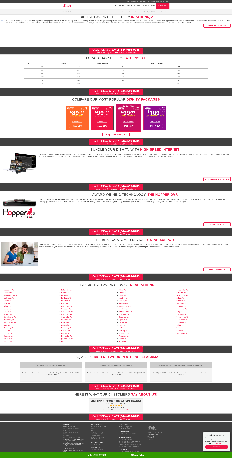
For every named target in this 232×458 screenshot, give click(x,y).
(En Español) (143, 1)
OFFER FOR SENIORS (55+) (127, 439)
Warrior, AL (180, 328)
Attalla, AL (8, 311)
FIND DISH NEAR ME (97, 449)
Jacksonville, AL (67, 339)
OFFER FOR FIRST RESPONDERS (129, 446)
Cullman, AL (8, 333)
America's (95, 108)
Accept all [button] (216, 447)
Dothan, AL (8, 341)
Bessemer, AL (9, 320)
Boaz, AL (7, 325)
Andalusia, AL (9, 298)
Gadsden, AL (66, 309)
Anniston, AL (8, 301)
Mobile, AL (123, 301)
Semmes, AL (181, 301)
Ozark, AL (122, 325)
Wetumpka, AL (182, 333)
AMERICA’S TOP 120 (97, 428)
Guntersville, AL (67, 320)
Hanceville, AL (66, 325)
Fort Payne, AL (66, 306)
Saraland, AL (181, 292)
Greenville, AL (66, 317)
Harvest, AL (65, 330)
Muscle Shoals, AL (126, 311)
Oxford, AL (123, 322)
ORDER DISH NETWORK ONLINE (129, 451)
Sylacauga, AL (181, 303)
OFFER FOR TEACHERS (126, 443)
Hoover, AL (65, 333)
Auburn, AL (8, 314)
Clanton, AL (8, 330)
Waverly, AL (180, 330)
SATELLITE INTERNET (97, 437)
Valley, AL (180, 325)
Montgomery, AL (125, 306)
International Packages (127, 434)
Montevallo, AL (124, 303)
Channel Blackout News (71, 437)
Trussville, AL (181, 314)
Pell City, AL (123, 330)
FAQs (64, 434)
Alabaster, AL (9, 290)
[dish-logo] (67, 6)
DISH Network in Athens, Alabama (70, 11)
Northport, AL (124, 314)
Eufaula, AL (65, 292)
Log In (159, 1)
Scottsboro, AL (182, 295)
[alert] (216, 441)
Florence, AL (66, 301)
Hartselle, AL (66, 328)
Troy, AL (179, 311)
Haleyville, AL (66, 322)
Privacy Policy (67, 430)
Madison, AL (123, 298)
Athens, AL (8, 306)
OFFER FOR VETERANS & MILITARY (129, 441)
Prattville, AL (124, 341)
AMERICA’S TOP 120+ (97, 430)
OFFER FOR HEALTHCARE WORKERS (130, 444)
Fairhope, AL (66, 298)
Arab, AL (7, 303)
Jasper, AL (65, 341)
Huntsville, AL (66, 336)
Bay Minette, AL (10, 317)
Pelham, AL (123, 328)
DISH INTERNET (96, 435)
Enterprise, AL (66, 290)
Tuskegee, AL (181, 322)
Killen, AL (122, 290)
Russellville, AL (182, 290)
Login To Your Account (71, 428)
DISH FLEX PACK (96, 439)
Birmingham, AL (10, 322)
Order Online (165, 1)
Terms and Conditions (70, 432)
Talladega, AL (181, 306)
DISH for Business (97, 444)
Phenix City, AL (124, 333)
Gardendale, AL (67, 311)
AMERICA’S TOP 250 (97, 434)
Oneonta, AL (124, 317)
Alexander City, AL (11, 295)
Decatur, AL (8, 339)
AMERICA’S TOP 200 (97, 432)
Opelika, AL (123, 320)
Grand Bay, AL (66, 314)
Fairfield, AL (65, 295)
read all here (126, 410)
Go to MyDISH (152, 1)
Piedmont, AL (124, 336)
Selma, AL (180, 298)
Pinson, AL (123, 339)
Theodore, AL (181, 309)
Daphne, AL (8, 336)
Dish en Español (124, 428)
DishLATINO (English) (132, 1)
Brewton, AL (8, 328)
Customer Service (69, 427)
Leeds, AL (122, 295)
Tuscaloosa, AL (182, 317)
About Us (66, 435)
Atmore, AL (8, 309)
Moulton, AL (123, 309)
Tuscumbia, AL (182, 320)
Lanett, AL (123, 292)
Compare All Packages (98, 427)
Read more (218, 443)
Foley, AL (64, 303)
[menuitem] (119, 6)
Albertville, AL (9, 292)
